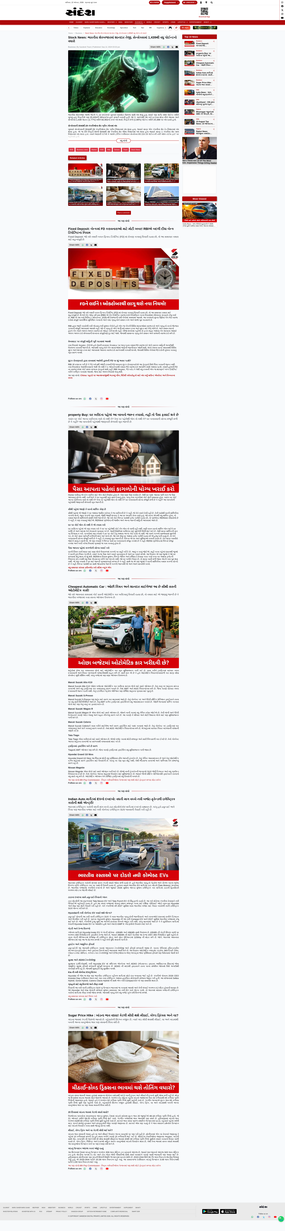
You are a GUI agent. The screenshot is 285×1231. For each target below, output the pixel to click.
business (78, 33)
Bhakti (206, 22)
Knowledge (111, 28)
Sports (166, 22)
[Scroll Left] (68, 27)
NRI (150, 28)
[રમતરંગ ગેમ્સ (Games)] (170, 27)
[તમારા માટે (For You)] (176, 27)
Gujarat (79, 22)
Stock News (135, 150)
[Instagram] (282, 14)
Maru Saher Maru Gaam (94, 22)
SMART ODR (136, 1211)
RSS (40, 1211)
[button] (111, 22)
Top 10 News (191, 37)
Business (139, 22)
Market (94, 150)
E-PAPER (155, 2)
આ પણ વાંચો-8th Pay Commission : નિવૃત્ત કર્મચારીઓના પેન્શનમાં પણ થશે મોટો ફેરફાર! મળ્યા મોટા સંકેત (114, 780)
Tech (134, 28)
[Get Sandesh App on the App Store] (228, 1211)
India (120, 22)
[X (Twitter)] (172, 47)
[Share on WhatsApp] (281, 1219)
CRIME (173, 22)
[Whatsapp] (282, 2)
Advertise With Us (28, 1211)
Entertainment (195, 22)
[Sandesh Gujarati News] (82, 11)
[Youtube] (282, 18)
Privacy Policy (61, 1211)
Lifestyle (181, 22)
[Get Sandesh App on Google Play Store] (210, 1211)
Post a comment (123, 213)
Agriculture (124, 28)
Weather (111, 22)
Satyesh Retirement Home (96, 1211)
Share (125, 150)
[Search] (211, 2)
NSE (102, 150)
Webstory (129, 22)
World (149, 22)
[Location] (206, 2)
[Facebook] (282, 6)
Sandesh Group (77, 1211)
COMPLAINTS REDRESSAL (119, 1211)
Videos (76, 28)
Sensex (117, 150)
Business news (82, 150)
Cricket (157, 22)
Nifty (109, 150)
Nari (142, 28)
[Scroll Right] (165, 27)
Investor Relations (10, 1211)
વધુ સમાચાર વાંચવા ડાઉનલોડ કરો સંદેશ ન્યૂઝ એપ (90, 567)
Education (98, 28)
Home (71, 22)
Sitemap (49, 1211)
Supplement (170, 2)
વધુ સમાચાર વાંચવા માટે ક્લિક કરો (82, 996)
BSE (71, 150)
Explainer (86, 28)
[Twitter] (282, 10)
